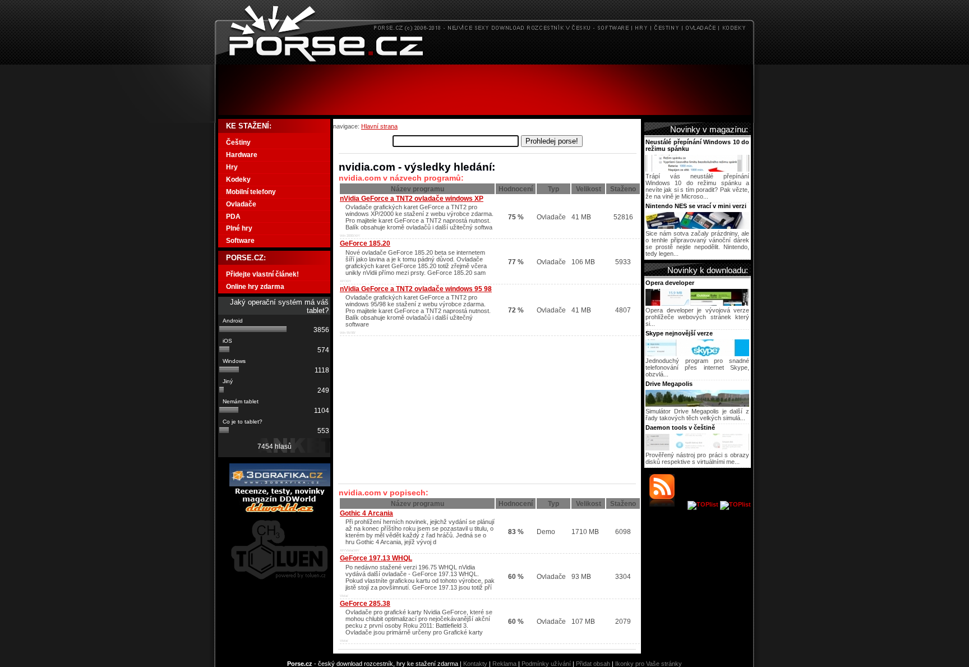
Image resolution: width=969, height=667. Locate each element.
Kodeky (238, 179)
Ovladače (241, 204)
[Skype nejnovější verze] (697, 354)
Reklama (504, 663)
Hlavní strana (379, 126)
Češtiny (238, 142)
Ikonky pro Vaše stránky (648, 663)
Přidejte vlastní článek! (262, 274)
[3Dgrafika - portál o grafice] (279, 484)
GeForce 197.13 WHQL (376, 558)
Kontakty (475, 663)
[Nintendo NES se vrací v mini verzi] (697, 226)
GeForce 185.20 (365, 243)
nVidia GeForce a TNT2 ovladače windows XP (411, 199)
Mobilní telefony (251, 192)
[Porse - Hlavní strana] (484, 61)
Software (240, 241)
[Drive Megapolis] (697, 404)
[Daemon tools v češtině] (697, 448)
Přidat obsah (593, 663)
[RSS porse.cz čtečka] (667, 504)
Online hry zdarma (255, 287)
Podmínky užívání (546, 663)
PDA (233, 216)
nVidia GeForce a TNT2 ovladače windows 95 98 (416, 289)
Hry (232, 167)
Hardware (241, 155)
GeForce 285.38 (365, 604)
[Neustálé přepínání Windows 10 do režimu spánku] (697, 169)
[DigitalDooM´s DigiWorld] (279, 510)
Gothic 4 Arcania (366, 513)
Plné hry (239, 228)
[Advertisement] (484, 90)
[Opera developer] (697, 303)
